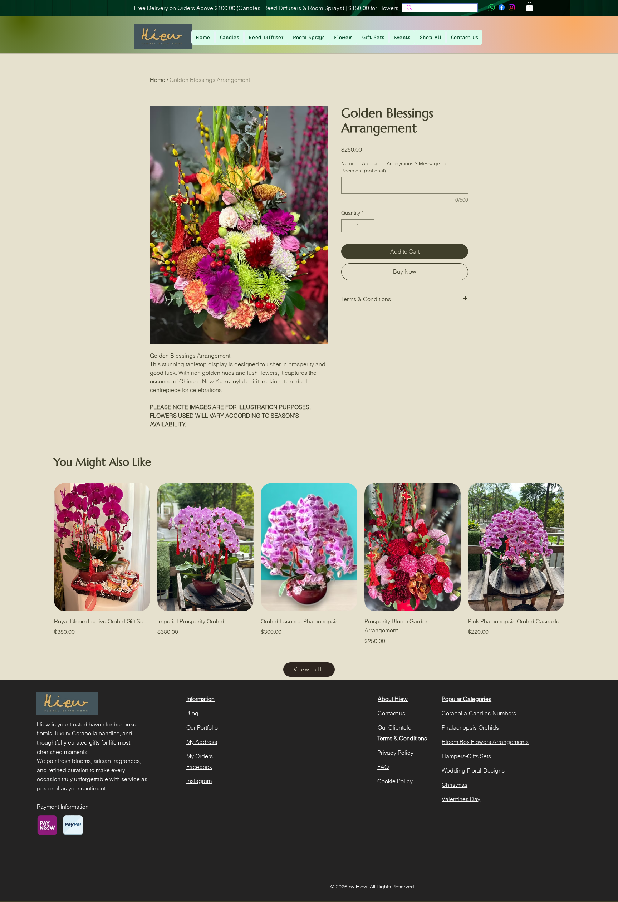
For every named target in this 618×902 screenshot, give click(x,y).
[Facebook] (501, 7)
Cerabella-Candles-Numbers (479, 713)
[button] (529, 6)
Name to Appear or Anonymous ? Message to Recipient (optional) (393, 167)
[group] (309, 564)
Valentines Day (461, 799)
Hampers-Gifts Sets (466, 756)
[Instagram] (511, 7)
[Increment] (368, 226)
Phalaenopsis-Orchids (470, 727)
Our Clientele (395, 727)
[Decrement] (346, 226)
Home (157, 79)
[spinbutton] (357, 226)
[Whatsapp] (491, 7)
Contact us (392, 713)
